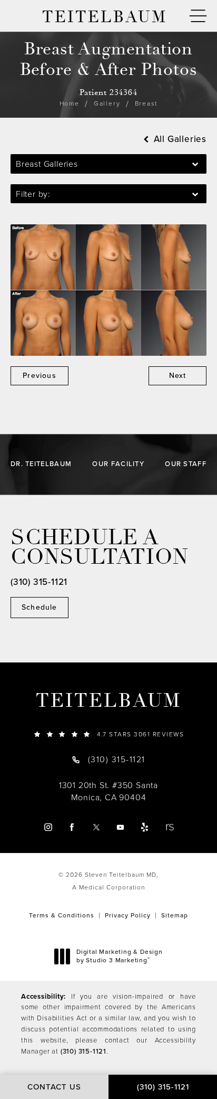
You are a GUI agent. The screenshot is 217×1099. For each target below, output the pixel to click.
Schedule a (100, 547)
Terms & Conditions (61, 915)
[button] (198, 16)
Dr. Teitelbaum (41, 463)
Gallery (107, 103)
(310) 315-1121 (83, 1051)
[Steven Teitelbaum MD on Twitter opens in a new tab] (96, 827)
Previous (39, 375)
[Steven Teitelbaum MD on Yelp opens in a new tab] (144, 827)
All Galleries (178, 139)
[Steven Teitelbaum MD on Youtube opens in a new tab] (120, 827)
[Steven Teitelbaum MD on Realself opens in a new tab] (169, 827)
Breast (146, 103)
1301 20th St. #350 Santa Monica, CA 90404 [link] (108, 791)
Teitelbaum (108, 700)
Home (70, 103)
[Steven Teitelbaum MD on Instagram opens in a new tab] (47, 827)
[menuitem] (47, 827)
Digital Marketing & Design (119, 956)
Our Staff (185, 463)
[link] (108, 734)
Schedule (39, 607)
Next (177, 375)
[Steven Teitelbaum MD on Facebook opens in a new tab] (72, 827)
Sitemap (174, 915)
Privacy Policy (128, 915)
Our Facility (118, 463)
